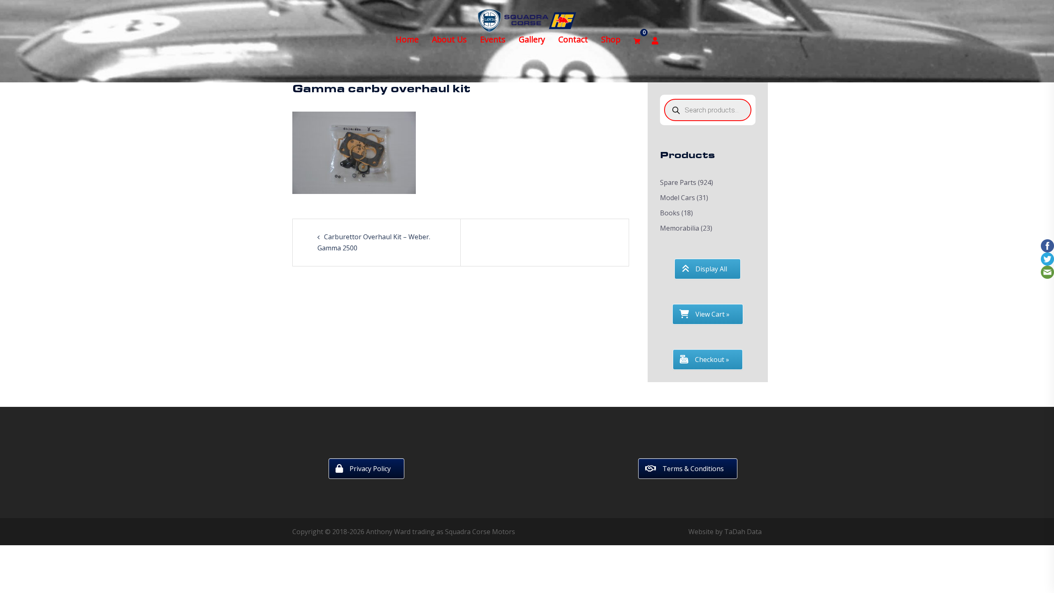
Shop (610, 39)
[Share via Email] (1047, 271)
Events (493, 39)
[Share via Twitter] (1047, 258)
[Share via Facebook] (1047, 245)
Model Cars (677, 197)
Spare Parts (678, 182)
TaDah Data (743, 531)
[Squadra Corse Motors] (527, 19)
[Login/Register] (655, 40)
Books (670, 212)
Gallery (532, 39)
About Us (449, 39)
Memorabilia (679, 228)
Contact (573, 39)
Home (407, 39)
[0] (637, 40)
